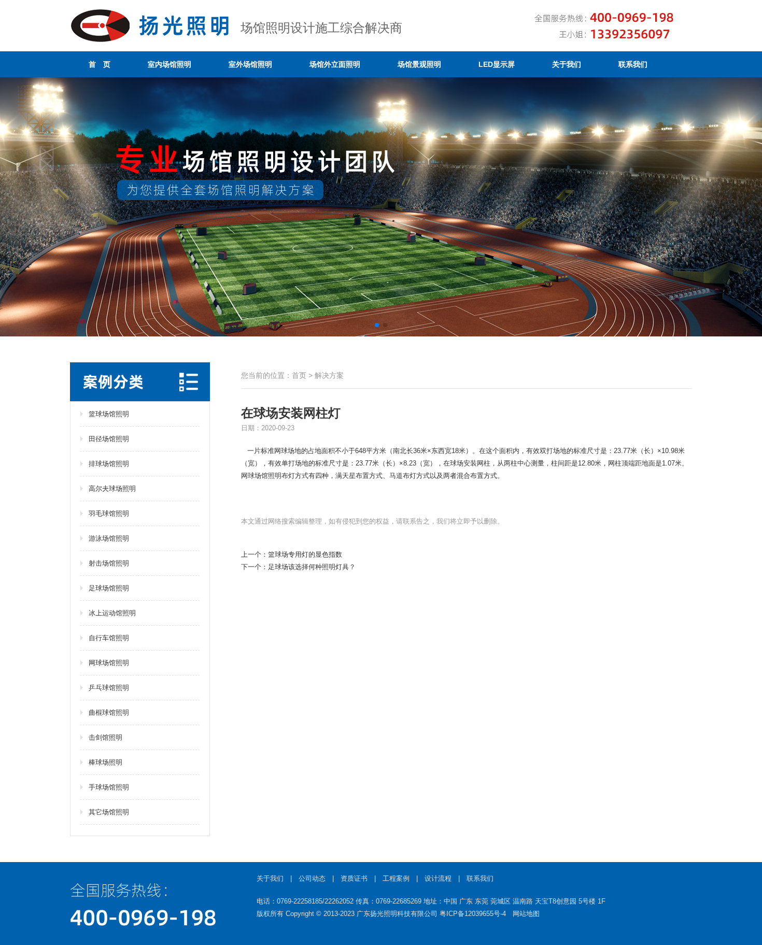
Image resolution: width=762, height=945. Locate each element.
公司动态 (312, 878)
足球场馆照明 (109, 588)
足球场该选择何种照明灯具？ (312, 567)
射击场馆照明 (109, 563)
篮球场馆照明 (109, 414)
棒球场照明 (105, 762)
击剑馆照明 (105, 737)
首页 (299, 375)
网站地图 (526, 914)
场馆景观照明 (419, 64)
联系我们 (632, 64)
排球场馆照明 (109, 464)
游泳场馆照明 (109, 538)
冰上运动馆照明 (112, 613)
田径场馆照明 (109, 439)
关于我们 (566, 64)
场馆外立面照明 (334, 64)
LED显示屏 (496, 64)
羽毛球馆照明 (109, 513)
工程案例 (396, 878)
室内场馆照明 (169, 64)
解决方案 (329, 375)
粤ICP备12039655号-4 (473, 914)
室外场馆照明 (250, 64)
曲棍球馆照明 (109, 712)
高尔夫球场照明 (112, 488)
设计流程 (438, 878)
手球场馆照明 (109, 787)
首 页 (99, 64)
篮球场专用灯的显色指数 (305, 554)
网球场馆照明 (109, 663)
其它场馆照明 (109, 812)
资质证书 (354, 878)
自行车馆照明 (109, 638)
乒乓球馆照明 (109, 688)
